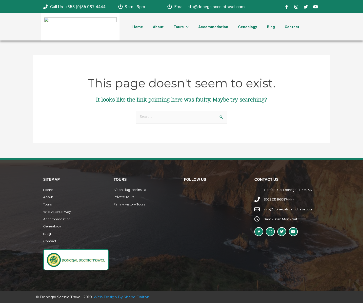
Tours (179, 27)
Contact (292, 27)
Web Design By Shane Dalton (121, 297)
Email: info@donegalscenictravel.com (209, 6)
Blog (271, 27)
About (158, 27)
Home (137, 27)
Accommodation (213, 27)
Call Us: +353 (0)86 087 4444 (77, 6)
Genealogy (247, 27)
